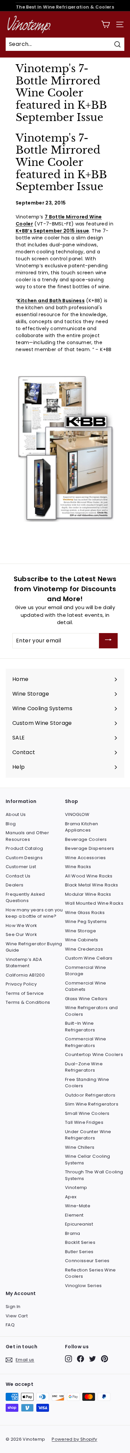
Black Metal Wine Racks (91, 885)
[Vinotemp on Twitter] (92, 1358)
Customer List (21, 866)
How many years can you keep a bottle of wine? (34, 913)
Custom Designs (24, 858)
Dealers (14, 885)
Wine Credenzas (84, 949)
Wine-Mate (77, 1206)
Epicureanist (79, 1224)
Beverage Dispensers (89, 848)
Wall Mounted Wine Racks (94, 903)
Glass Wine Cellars (86, 998)
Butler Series (79, 1252)
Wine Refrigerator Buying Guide (34, 947)
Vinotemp (76, 1187)
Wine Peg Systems (86, 921)
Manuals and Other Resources (27, 836)
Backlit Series (80, 1242)
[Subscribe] (108, 641)
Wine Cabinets (81, 940)
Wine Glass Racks (85, 912)
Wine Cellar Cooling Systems (87, 1159)
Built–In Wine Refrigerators (80, 1026)
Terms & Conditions (28, 1002)
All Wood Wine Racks (89, 876)
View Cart (17, 1316)
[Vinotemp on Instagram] (68, 1358)
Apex (70, 1197)
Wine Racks (78, 866)
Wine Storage (80, 931)
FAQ (10, 1325)
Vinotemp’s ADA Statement (24, 962)
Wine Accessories (85, 858)
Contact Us (18, 876)
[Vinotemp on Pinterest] (104, 1358)
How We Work (21, 925)
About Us (16, 814)
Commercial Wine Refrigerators (85, 1042)
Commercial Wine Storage (85, 970)
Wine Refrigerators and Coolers (91, 1010)
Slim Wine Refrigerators (91, 1104)
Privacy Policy (21, 984)
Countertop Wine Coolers (94, 1054)
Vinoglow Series (83, 1285)
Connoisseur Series (87, 1260)
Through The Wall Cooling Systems (94, 1175)
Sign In (13, 1306)
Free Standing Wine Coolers (87, 1082)
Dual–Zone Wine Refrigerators (84, 1067)
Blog (11, 824)
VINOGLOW (77, 814)
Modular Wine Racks (88, 894)
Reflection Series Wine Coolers (90, 1273)
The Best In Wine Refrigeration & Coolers (65, 5)
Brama (72, 1233)
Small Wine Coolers (87, 1113)
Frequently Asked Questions (25, 897)
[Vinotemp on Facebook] (80, 1358)
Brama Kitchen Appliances (81, 827)
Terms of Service (25, 993)
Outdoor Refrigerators (90, 1095)
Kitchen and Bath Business (51, 300)
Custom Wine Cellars (89, 958)
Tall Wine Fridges (84, 1122)
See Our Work (21, 934)
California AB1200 (25, 975)
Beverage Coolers (86, 839)
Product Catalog (24, 848)
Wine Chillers (80, 1147)
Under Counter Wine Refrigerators (88, 1134)
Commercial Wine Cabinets (85, 986)
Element (74, 1215)
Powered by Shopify (74, 1439)
